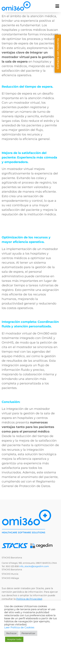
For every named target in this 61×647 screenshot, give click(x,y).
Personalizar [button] (28, 633)
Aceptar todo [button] (14, 639)
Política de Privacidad (29, 598)
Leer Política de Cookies (19, 627)
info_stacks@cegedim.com (34, 566)
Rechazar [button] (11, 633)
